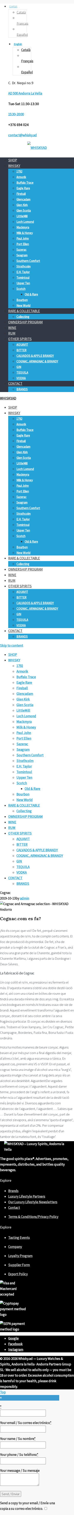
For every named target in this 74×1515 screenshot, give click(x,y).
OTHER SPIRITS (20, 339)
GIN (18, 367)
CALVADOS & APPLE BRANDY (35, 356)
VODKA (21, 378)
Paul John (22, 238)
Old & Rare (31, 294)
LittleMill (22, 216)
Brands (13, 1191)
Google (13, 1338)
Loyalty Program (20, 1256)
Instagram (15, 1349)
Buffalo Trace (25, 183)
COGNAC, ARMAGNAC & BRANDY (37, 361)
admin (24, 898)
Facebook (15, 1344)
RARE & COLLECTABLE (24, 311)
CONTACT (15, 383)
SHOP (12, 160)
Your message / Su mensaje (20, 1470)
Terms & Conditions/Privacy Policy (33, 1216)
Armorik (21, 177)
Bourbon (22, 300)
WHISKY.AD (8, 398)
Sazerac (21, 250)
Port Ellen (22, 244)
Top (3, 1392)
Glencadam (23, 199)
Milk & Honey (24, 233)
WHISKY (14, 165)
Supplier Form (19, 1265)
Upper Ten (23, 283)
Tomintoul (22, 277)
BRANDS (22, 389)
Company (15, 1246)
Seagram (22, 255)
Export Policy (18, 1274)
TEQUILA (22, 372)
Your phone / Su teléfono (19, 1454)
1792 (19, 171)
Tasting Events (19, 1237)
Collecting (22, 317)
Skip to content (11, 645)
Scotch (20, 289)
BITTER (21, 350)
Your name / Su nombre (18, 1438)
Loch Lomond (25, 222)
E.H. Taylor (23, 272)
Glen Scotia (23, 210)
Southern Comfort (28, 261)
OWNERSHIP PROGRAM (25, 322)
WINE (12, 327)
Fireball (21, 194)
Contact (14, 1207)
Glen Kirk (22, 205)
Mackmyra (22, 227)
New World (23, 305)
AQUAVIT (22, 345)
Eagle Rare (23, 188)
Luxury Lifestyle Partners (26, 1196)
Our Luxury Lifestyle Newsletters (32, 1202)
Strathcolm (23, 266)
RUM (11, 333)
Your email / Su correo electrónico (25, 1422)
